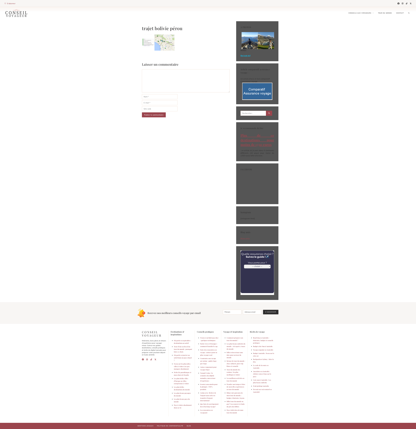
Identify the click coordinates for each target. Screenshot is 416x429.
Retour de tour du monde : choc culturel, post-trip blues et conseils (236, 363)
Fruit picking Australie (261, 386)
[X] (411, 3)
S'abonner (270, 312)
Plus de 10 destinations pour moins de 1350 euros (257, 140)
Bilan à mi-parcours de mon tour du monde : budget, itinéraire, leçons (235, 395)
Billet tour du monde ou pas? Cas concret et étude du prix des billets (236, 404)
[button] (409, 13)
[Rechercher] (269, 113)
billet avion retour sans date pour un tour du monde (235, 355)
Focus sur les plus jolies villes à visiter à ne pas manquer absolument (182, 366)
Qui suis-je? (245, 56)
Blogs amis (245, 238)
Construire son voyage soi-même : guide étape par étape (208, 361)
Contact (400, 13)
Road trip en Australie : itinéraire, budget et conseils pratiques (263, 340)
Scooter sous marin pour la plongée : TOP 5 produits (209, 386)
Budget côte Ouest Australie (263, 346)
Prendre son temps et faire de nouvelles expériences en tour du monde (236, 386)
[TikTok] (407, 3)
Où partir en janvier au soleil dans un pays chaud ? (183, 357)
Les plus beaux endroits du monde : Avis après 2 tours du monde (236, 346)
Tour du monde (385, 13)
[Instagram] (403, 3)
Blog (189, 426)
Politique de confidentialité (170, 426)
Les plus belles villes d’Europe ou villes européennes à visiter (181, 381)
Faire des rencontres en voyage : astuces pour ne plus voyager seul (208, 352)
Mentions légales (146, 426)
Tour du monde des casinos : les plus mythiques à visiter (233, 372)
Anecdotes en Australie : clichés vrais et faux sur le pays (262, 374)
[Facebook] (398, 3)
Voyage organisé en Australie (263, 350)
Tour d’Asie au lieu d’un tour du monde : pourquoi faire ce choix (183, 349)
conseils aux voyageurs (360, 13)
